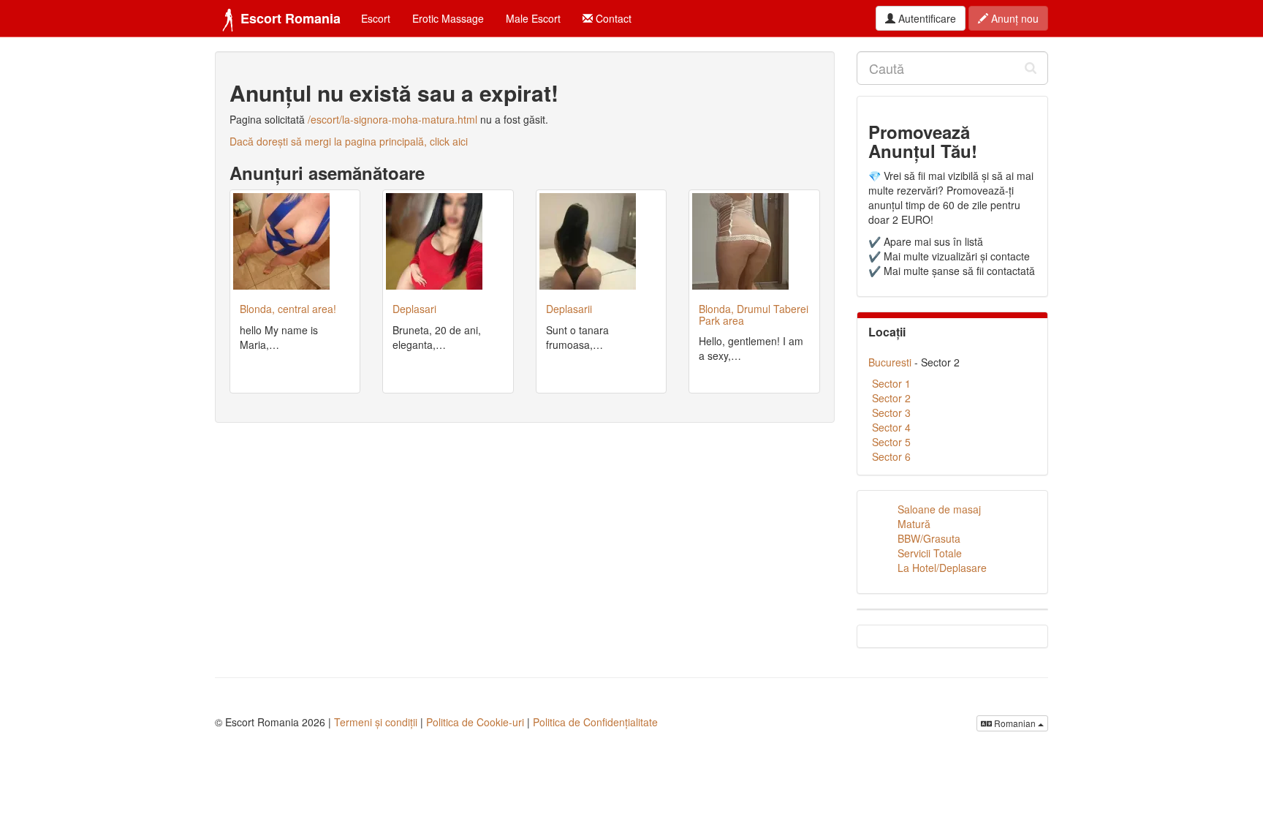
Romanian (1015, 723)
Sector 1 (891, 383)
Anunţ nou (1013, 18)
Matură (914, 523)
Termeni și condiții (375, 722)
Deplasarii (569, 308)
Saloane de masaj (939, 509)
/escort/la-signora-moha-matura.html (392, 119)
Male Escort (533, 18)
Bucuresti (889, 362)
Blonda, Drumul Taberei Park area (753, 314)
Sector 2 (891, 398)
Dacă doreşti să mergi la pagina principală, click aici (349, 141)
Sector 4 (891, 427)
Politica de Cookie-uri (475, 722)
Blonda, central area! (288, 308)
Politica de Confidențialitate (595, 722)
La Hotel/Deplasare (942, 567)
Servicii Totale (930, 553)
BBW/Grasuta (929, 538)
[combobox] (953, 68)
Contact (612, 18)
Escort (375, 18)
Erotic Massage (448, 18)
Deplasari (414, 308)
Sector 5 (891, 441)
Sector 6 (891, 456)
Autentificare (925, 18)
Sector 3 (891, 412)
